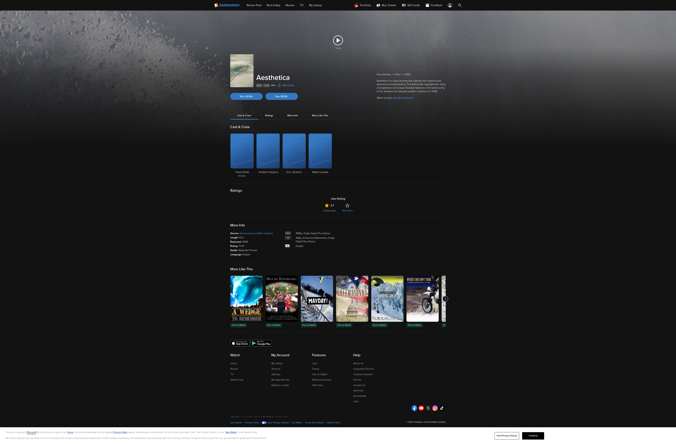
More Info (292, 115)
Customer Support (363, 374)
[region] (338, 435)
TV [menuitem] (301, 5)
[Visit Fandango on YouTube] (421, 408)
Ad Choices (236, 422)
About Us (358, 363)
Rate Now (347, 210)
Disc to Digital (319, 374)
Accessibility (359, 395)
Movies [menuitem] (290, 5)
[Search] (460, 5)
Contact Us (359, 385)
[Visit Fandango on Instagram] (435, 408)
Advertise (358, 390)
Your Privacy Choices (278, 422)
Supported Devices (363, 368)
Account (275, 368)
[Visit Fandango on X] (428, 408)
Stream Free (236, 379)
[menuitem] (411, 5)
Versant (31, 432)
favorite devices (402, 97)
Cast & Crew (244, 115)
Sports (269, 233)
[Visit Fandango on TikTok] (442, 408)
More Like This (320, 115)
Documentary (247, 233)
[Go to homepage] (227, 5)
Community (329, 210)
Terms (70, 432)
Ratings (269, 115)
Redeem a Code (280, 385)
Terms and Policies (314, 422)
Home (233, 363)
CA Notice (297, 422)
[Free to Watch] (246, 299)
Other (260, 233)
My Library (276, 363)
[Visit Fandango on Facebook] (414, 408)
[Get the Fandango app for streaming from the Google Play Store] (261, 343)
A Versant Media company (435, 422)
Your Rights (231, 432)
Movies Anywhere (321, 379)
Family (315, 368)
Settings (275, 374)
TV (231, 374)
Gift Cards (317, 385)
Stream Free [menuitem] (254, 5)
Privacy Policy (252, 422)
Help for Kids (333, 422)
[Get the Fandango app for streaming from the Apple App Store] (240, 343)
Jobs (355, 401)
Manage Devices (280, 379)
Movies (234, 368)
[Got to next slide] (445, 299)
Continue (533, 435)
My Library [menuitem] (315, 5)
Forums (357, 379)
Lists (314, 363)
